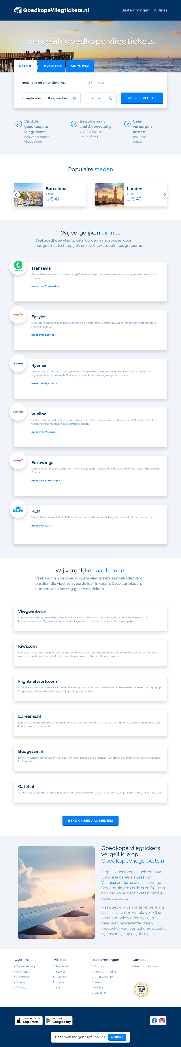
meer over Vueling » (44, 432)
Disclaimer (23, 977)
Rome (128, 882)
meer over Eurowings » (45, 480)
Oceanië (100, 992)
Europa (100, 966)
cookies (99, 1037)
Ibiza (140, 888)
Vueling (61, 982)
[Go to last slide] (16, 194)
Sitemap (21, 982)
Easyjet (60, 971)
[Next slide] (164, 194)
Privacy (21, 987)
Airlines (160, 10)
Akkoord (117, 1037)
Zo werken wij (25, 966)
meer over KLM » (42, 525)
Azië (97, 982)
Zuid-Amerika (104, 977)
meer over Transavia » (45, 286)
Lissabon (144, 877)
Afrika (99, 987)
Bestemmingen (135, 10)
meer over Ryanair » (44, 383)
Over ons (22, 971)
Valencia (108, 882)
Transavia (62, 966)
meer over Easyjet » (43, 334)
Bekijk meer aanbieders (90, 821)
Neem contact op (146, 966)
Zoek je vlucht (142, 98)
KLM (59, 987)
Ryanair (61, 977)
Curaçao (157, 888)
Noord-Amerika (105, 971)
